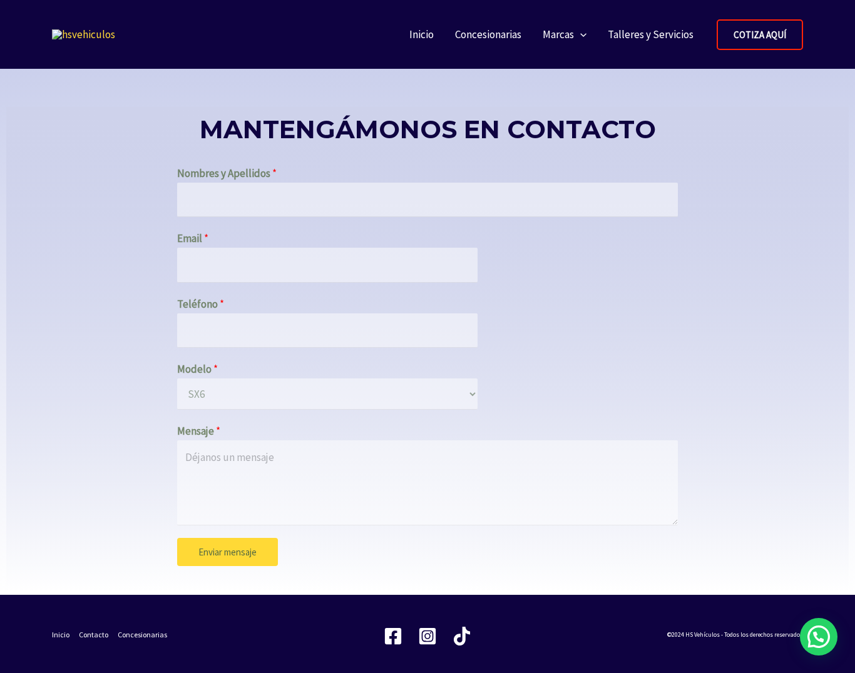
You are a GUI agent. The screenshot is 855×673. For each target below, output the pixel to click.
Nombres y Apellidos (227, 173)
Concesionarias (488, 34)
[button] (580, 34)
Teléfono (200, 304)
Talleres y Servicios (651, 34)
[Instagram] (427, 636)
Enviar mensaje (227, 552)
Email (192, 238)
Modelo (197, 369)
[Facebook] (393, 636)
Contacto (93, 634)
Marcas (558, 34)
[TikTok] (462, 636)
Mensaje (198, 431)
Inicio (421, 34)
